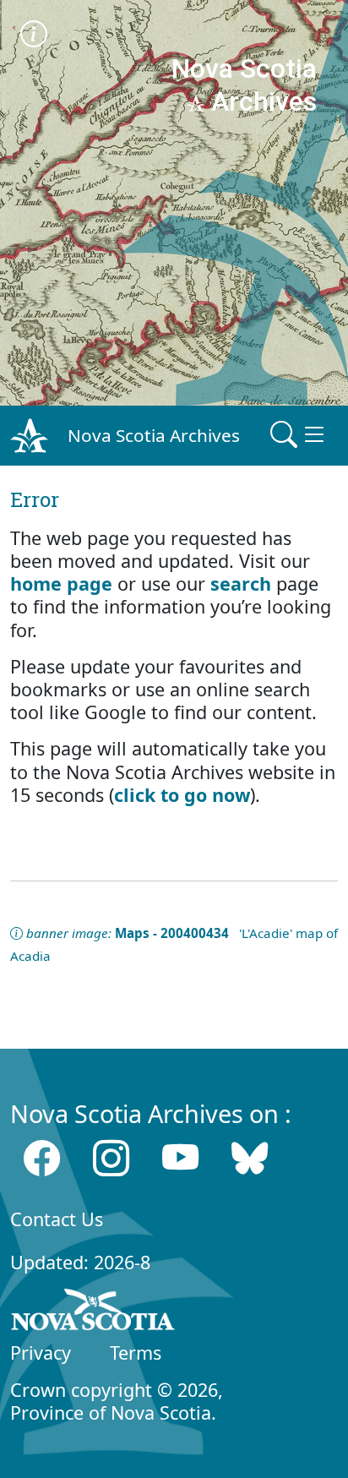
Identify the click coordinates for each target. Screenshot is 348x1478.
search (240, 583)
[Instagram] (111, 1158)
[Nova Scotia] (93, 1312)
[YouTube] (180, 1158)
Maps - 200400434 (172, 932)
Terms (135, 1352)
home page (61, 583)
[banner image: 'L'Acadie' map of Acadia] (33, 36)
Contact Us (56, 1219)
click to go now (182, 795)
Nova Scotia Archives (154, 435)
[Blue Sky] (249, 1158)
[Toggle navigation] (299, 435)
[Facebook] (41, 1158)
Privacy (40, 1352)
